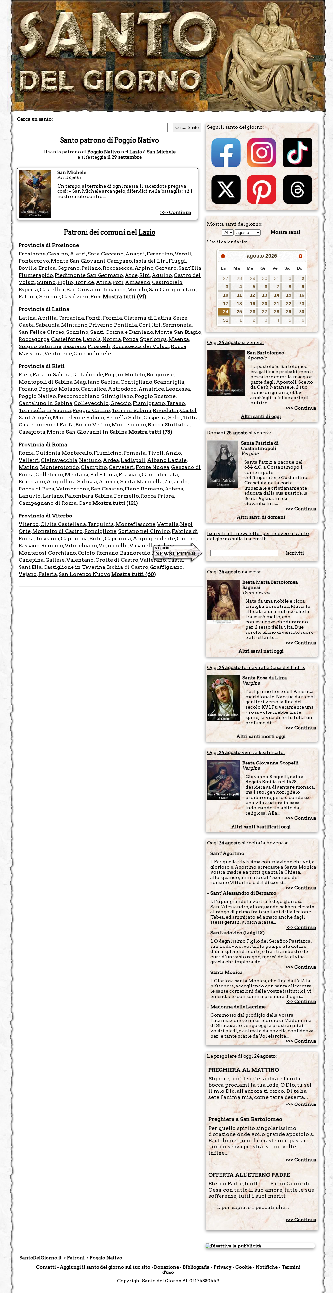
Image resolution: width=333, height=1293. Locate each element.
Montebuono (129, 425)
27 (225, 278)
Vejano (28, 574)
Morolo (137, 289)
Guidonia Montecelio (63, 453)
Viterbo (29, 524)
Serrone (49, 297)
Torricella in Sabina (45, 410)
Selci (174, 417)
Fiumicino (108, 453)
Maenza (178, 339)
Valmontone (72, 489)
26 (252, 311)
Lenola (92, 339)
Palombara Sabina (89, 496)
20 (264, 303)
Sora (93, 254)
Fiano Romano (144, 489)
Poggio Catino (91, 410)
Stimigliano (117, 396)
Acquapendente (154, 538)
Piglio (65, 282)
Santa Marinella (141, 481)
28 (239, 278)
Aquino (162, 275)
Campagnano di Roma (48, 503)
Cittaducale (87, 375)
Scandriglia (169, 382)
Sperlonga (153, 339)
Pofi (118, 282)
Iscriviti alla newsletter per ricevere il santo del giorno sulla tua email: (258, 536)
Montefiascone (135, 524)
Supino (46, 282)
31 (276, 278)
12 (252, 295)
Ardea (111, 460)
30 (264, 278)
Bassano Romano (41, 545)
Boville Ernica (37, 268)
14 (276, 295)
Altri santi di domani (261, 517)
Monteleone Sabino (78, 417)
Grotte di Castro (116, 560)
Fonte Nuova (152, 467)
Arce (131, 275)
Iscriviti (295, 552)
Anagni (135, 254)
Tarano (175, 403)
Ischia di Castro (127, 567)
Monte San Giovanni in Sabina (87, 432)
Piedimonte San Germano (89, 275)
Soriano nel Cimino (144, 531)
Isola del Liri (150, 261)
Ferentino (160, 254)
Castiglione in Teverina (74, 567)
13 (264, 295)
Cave (84, 503)
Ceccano (112, 254)
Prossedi (99, 346)
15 (288, 295)
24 (225, 311)
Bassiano (74, 346)
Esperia (28, 289)
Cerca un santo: (35, 119)
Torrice (84, 282)
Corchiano (62, 553)
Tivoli (155, 453)
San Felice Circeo (41, 332)
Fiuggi (177, 261)
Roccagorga (34, 339)
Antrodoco (122, 389)
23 (301, 303)
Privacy (223, 1267)
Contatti (46, 1267)
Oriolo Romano (98, 553)
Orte (25, 531)
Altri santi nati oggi (261, 651)
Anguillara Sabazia (72, 481)
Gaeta (26, 325)
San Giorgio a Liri (172, 289)
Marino (28, 467)
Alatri (78, 254)
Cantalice (93, 389)
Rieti (25, 375)
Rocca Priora (157, 496)
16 (301, 295)
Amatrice (151, 389)
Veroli (183, 254)
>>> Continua (175, 212)
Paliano (91, 268)
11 (239, 295)
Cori (144, 325)
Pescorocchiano (79, 396)
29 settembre (127, 157)
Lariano (52, 496)
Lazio (135, 151)
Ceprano (68, 268)
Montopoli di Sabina (46, 382)
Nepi (186, 524)
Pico (96, 297)
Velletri (29, 460)
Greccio (120, 403)
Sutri (96, 538)
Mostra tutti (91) (124, 297)
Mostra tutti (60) (133, 574)
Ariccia (108, 481)
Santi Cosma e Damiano (121, 332)
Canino (186, 538)
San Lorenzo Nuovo (84, 574)
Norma (111, 339)
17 (225, 303)
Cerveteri (121, 467)
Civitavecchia (59, 460)
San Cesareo (107, 489)
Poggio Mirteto (125, 375)
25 (239, 311)
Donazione (166, 1267)
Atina (103, 282)
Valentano (80, 560)
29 (252, 278)
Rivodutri (166, 410)
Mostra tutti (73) (150, 432)
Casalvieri (75, 297)
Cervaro (166, 268)
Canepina (31, 560)
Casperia (154, 417)
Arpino (143, 268)
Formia (112, 318)
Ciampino (94, 467)
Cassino (57, 254)
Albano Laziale (167, 460)
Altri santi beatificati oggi (261, 826)
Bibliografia (196, 1267)
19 (252, 303)
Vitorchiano (81, 545)
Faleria (47, 574)
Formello (126, 496)
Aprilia (47, 318)
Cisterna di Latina (147, 318)
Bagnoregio (135, 553)
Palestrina (103, 474)
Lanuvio (30, 496)
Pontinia (125, 325)
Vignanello (113, 545)
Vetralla (168, 524)
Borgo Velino (92, 425)
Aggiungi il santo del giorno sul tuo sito (105, 1267)
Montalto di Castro (57, 531)
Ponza (130, 339)
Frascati (129, 474)
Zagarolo (176, 481)
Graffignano (166, 567)
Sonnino (77, 332)
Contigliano (136, 382)
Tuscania (47, 538)
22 (288, 303)
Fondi (93, 318)
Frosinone (32, 254)
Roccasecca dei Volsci (140, 346)
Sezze (180, 318)
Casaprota (32, 432)
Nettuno (90, 460)
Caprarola (118, 538)
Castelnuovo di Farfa (46, 425)
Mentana (76, 474)
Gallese (55, 560)
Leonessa (178, 389)
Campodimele (92, 353)
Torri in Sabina (131, 410)
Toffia (191, 417)
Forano (28, 389)
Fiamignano (149, 403)
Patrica (28, 297)
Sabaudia (47, 325)
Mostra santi (285, 232)
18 (239, 303)
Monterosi (33, 553)
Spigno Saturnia (40, 346)
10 (225, 295)
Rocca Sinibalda (169, 425)
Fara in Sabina (52, 375)
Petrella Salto (124, 417)
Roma (26, 453)
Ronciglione (100, 531)
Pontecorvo (34, 261)
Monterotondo (59, 467)
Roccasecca (118, 268)
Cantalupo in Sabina (45, 403)
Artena (174, 489)
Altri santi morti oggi (261, 736)
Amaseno (137, 282)
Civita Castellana (63, 524)
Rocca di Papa (36, 489)
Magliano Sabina (96, 382)
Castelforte (66, 339)
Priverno (101, 325)
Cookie (243, 1267)
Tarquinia (100, 524)
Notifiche (267, 1267)
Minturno (74, 325)
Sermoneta (177, 325)
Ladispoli (133, 460)
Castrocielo (167, 282)
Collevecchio (91, 403)
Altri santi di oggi (261, 416)
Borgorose (160, 375)
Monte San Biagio (178, 332)
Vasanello (142, 545)
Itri (156, 325)
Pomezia (134, 453)
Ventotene (58, 353)
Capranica (74, 538)
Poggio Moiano (59, 389)
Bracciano (32, 481)
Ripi (144, 275)
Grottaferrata (160, 474)
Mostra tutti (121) (115, 503)
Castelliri (52, 289)
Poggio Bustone (155, 396)
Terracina (71, 318)
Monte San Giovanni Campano (91, 261)
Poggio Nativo (37, 396)
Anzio (173, 453)
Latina (27, 318)
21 (276, 303)
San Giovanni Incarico (96, 289)
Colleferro (49, 474)
